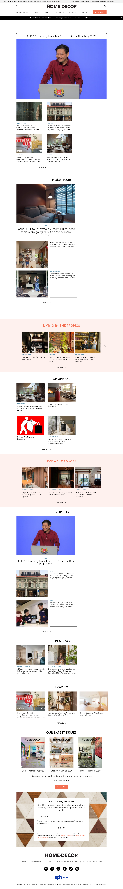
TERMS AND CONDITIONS (64, 862)
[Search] (105, 6)
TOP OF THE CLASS (61, 460)
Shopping (72, 12)
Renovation (60, 12)
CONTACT (50, 862)
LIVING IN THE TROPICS (61, 325)
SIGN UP (61, 828)
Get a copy (100, 12)
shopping (61, 378)
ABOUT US (24, 862)
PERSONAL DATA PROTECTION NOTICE (88, 862)
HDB (45, 226)
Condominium (55, 271)
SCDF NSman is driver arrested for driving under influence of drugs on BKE (62, 1)
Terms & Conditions (66, 835)
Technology (53, 437)
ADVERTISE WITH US (37, 862)
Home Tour (61, 180)
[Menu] (17, 6)
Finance (47, 12)
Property (36, 12)
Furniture (20, 404)
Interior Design (22, 12)
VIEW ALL (45, 302)
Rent (52, 571)
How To (84, 12)
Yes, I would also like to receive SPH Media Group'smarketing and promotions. (60, 822)
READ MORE (43, 167)
